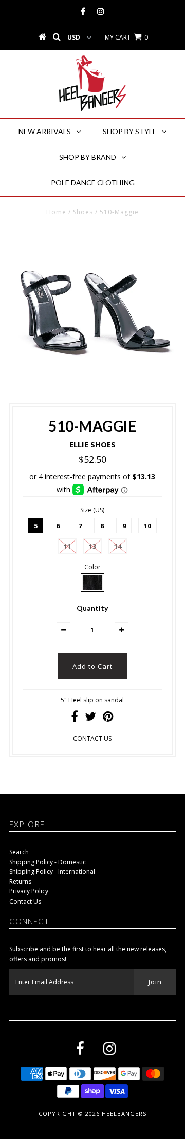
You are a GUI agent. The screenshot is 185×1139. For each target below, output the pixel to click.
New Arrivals (44, 131)
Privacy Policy (28, 891)
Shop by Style (130, 131)
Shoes (83, 212)
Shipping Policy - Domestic (47, 861)
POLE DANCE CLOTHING (93, 182)
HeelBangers (124, 1113)
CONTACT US (92, 738)
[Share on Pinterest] (108, 718)
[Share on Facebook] (74, 718)
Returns (20, 881)
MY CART (126, 37)
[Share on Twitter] (90, 718)
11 (67, 546)
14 (117, 546)
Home (56, 212)
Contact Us (25, 901)
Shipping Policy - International (52, 871)
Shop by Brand (87, 157)
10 (147, 525)
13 (92, 546)
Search (19, 852)
